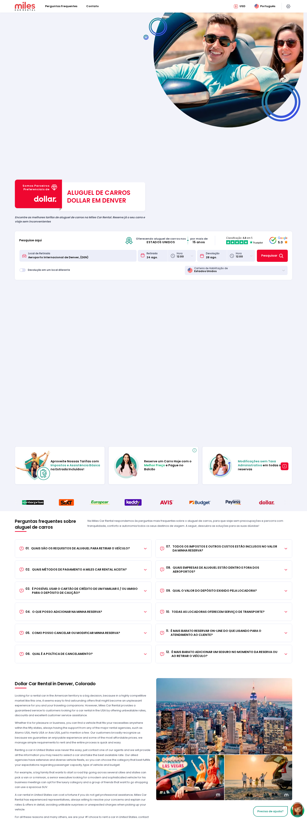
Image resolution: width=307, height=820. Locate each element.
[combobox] (81, 255)
